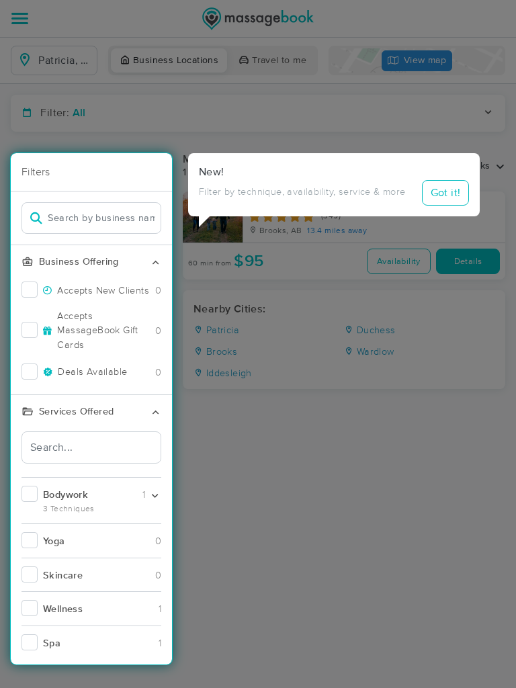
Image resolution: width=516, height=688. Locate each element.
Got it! (446, 192)
